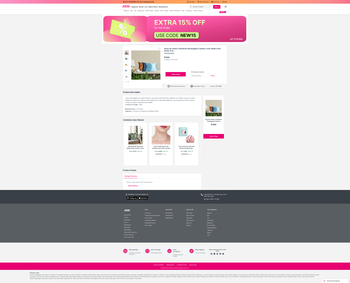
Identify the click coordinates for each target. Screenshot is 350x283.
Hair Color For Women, (232, 276)
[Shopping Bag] (225, 7)
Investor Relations (129, 234)
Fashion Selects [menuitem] (198, 10)
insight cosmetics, (285, 275)
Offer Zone (189, 213)
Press (125, 222)
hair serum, (45, 275)
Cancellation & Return (150, 220)
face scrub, (160, 276)
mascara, (200, 275)
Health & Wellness (212, 227)
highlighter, (38, 275)
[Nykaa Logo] (126, 6)
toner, (166, 275)
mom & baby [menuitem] (164, 10)
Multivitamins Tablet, (194, 276)
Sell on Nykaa (148, 225)
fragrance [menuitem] (189, 10)
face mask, (59, 275)
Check (213, 75)
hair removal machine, (309, 275)
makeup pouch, (55, 276)
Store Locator (148, 218)
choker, (39, 276)
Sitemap (188, 225)
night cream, (102, 276)
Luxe (208, 235)
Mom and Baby (211, 225)
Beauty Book (169, 213)
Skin (208, 215)
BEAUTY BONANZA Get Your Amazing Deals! (138, 2)
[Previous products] (124, 146)
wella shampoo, (77, 276)
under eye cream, (247, 275)
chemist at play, (192, 275)
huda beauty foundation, (90, 276)
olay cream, (228, 275)
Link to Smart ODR (129, 237)
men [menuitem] (183, 10)
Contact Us (148, 213)
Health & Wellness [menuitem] (175, 10)
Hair (208, 218)
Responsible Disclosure (130, 232)
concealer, (52, 275)
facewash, (109, 276)
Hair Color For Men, (119, 278)
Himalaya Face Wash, (206, 276)
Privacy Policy (193, 265)
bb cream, (97, 275)
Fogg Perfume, (68, 278)
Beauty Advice (163, 7)
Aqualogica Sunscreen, (41, 278)
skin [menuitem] (131, 10)
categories (134, 7)
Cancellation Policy (182, 265)
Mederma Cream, (182, 276)
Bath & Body (210, 220)
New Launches (190, 215)
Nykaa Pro (189, 223)
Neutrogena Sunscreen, (97, 278)
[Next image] (128, 82)
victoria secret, (105, 275)
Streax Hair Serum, (269, 276)
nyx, (114, 276)
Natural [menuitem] (157, 10)
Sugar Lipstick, (306, 276)
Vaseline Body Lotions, (294, 276)
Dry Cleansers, (129, 278)
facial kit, (91, 275)
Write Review (133, 186)
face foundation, (297, 275)
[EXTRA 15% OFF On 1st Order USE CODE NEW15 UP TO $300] (175, 29)
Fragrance (210, 230)
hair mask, (140, 275)
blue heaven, (135, 276)
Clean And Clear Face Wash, (81, 278)
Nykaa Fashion (153, 7)
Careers (126, 217)
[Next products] (199, 146)
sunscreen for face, (274, 275)
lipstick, (32, 275)
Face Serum (138, 278)
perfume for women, (81, 275)
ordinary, (161, 275)
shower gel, (263, 275)
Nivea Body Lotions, (281, 276)
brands (141, 7)
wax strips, (256, 275)
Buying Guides (169, 218)
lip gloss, (72, 275)
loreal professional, (209, 275)
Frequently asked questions (152, 215)
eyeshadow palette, (175, 275)
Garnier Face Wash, (219, 276)
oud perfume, (46, 276)
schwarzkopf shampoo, (123, 276)
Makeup (209, 213)
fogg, (234, 275)
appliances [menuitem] (141, 10)
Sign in (217, 7)
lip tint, (239, 275)
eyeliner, (134, 275)
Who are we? (127, 215)
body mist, (69, 276)
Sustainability (127, 229)
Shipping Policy (170, 265)
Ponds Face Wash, (258, 276)
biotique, (66, 275)
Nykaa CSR (127, 227)
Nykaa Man (189, 218)
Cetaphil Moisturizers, (245, 276)
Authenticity (127, 220)
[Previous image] (125, 82)
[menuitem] (222, 12)
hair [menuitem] (135, 10)
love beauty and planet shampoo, (120, 275)
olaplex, (63, 276)
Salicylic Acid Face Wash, (56, 278)
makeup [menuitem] (126, 10)
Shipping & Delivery (150, 223)
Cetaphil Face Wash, (171, 276)
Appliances (210, 223)
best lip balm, (152, 276)
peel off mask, (143, 276)
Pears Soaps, (109, 278)
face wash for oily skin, (151, 275)
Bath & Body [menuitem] (149, 10)
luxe (146, 7)
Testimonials (127, 225)
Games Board (169, 215)
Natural (209, 232)
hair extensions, (220, 275)
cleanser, (184, 275)
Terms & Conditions (158, 265)
